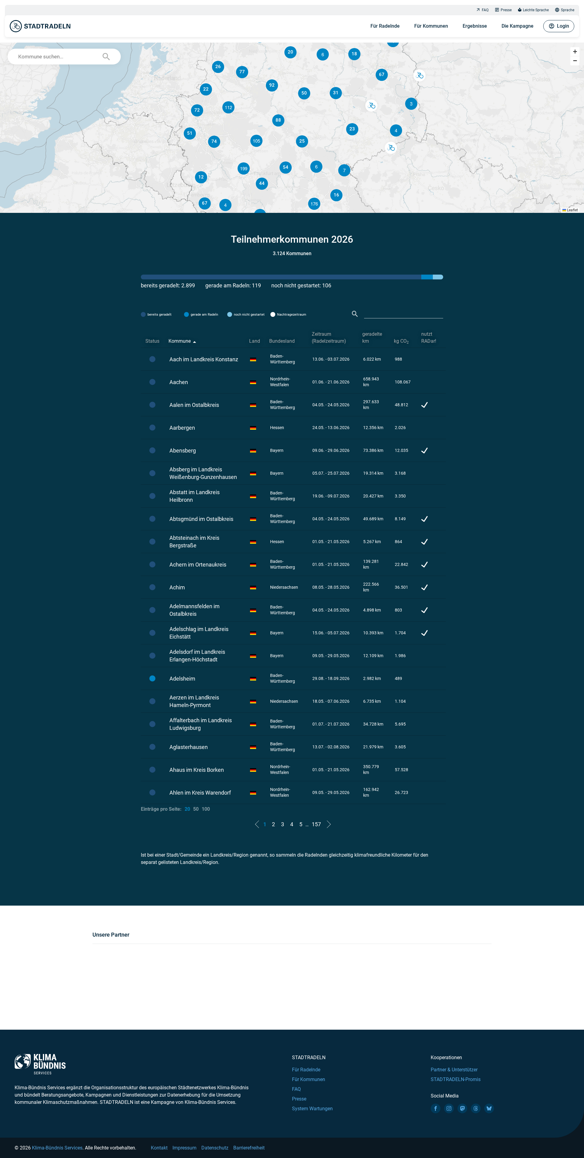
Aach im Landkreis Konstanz (203, 359)
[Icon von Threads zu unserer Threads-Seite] (476, 1108)
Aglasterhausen (188, 747)
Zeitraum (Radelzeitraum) (329, 337)
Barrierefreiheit (249, 1148)
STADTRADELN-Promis (456, 1079)
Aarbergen (182, 428)
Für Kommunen (431, 26)
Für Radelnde (385, 26)
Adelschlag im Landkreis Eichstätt (198, 633)
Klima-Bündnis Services (57, 1148)
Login (563, 26)
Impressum (184, 1148)
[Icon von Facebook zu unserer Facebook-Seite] (435, 1108)
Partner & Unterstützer (454, 1070)
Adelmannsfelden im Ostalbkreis (194, 610)
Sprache (567, 10)
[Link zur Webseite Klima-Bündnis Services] (40, 1064)
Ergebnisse (475, 26)
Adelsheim (182, 678)
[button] (396, 130)
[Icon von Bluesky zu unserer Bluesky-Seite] (489, 1108)
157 (316, 824)
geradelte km (372, 337)
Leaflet (572, 210)
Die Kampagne (518, 26)
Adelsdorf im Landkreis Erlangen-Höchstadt (197, 656)
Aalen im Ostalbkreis (194, 405)
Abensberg (182, 450)
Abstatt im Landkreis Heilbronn (194, 496)
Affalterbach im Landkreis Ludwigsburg (200, 724)
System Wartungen (312, 1108)
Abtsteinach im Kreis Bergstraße (194, 542)
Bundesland (282, 341)
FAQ (485, 10)
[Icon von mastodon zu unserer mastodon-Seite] (462, 1108)
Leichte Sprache (536, 10)
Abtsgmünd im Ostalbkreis (201, 519)
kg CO (401, 341)
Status (152, 341)
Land (254, 341)
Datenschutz (214, 1148)
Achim (177, 587)
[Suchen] (355, 314)
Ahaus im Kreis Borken (196, 770)
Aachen (178, 382)
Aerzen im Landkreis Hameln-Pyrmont (194, 701)
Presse (506, 10)
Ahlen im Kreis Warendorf (200, 792)
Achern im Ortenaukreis (197, 564)
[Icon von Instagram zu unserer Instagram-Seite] (449, 1108)
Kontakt (159, 1148)
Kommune (180, 341)
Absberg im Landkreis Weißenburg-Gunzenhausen (203, 473)
